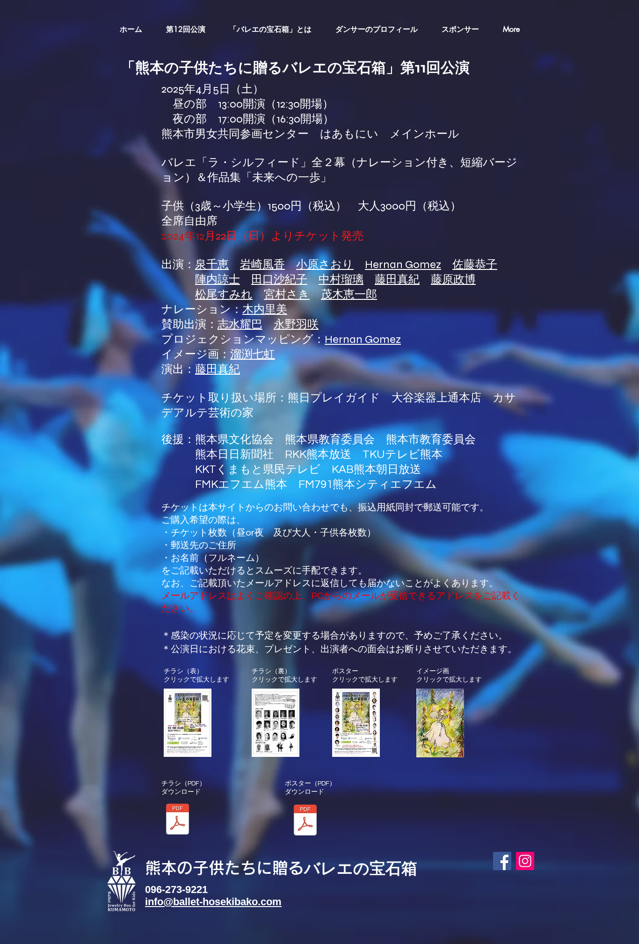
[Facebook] (502, 861)
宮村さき (287, 294)
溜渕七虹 (252, 354)
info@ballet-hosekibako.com (213, 902)
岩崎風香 (262, 264)
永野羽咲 (296, 324)
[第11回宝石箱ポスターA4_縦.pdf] (305, 821)
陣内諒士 (217, 279)
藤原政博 (453, 279)
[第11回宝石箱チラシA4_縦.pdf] (177, 820)
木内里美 (264, 309)
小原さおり (325, 264)
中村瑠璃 (341, 279)
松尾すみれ (224, 294)
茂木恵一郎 (349, 294)
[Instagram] (525, 861)
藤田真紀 (397, 279)
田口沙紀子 (279, 279)
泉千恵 (212, 264)
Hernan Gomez (403, 264)
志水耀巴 (240, 324)
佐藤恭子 (474, 264)
